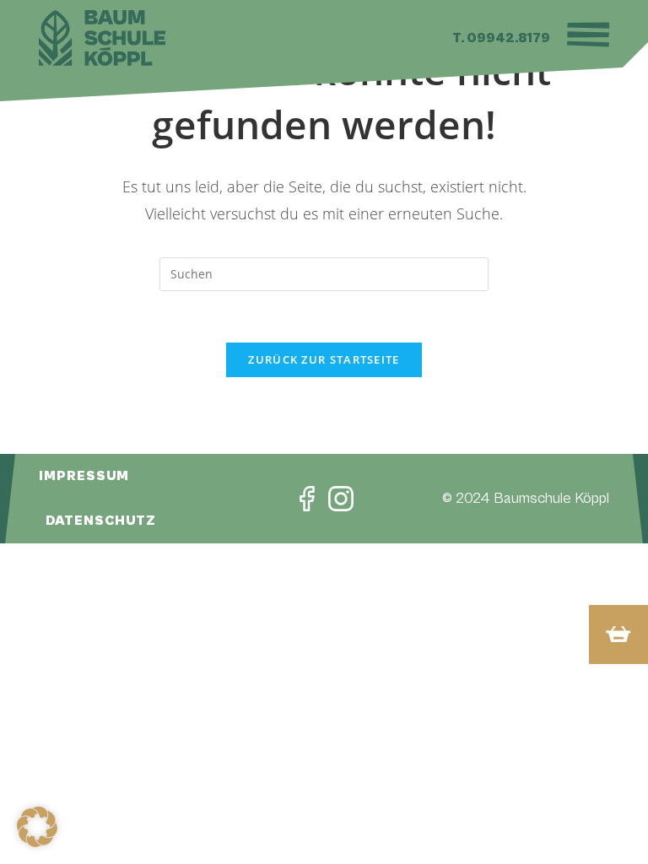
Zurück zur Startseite (323, 359)
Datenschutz (101, 520)
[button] (37, 827)
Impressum (84, 475)
